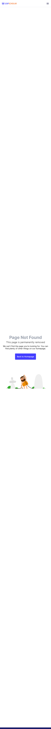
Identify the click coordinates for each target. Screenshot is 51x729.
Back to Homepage (25, 356)
